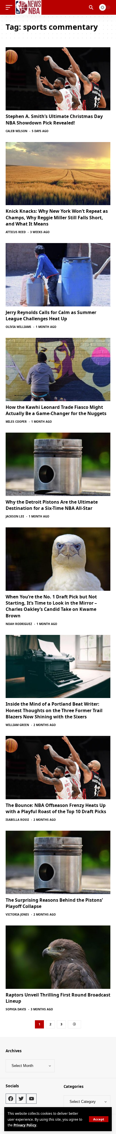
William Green (17, 725)
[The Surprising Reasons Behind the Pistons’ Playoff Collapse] (58, 862)
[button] (98, 1119)
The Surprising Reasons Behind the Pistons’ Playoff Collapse (54, 903)
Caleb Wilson (16, 131)
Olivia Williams (18, 327)
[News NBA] (28, 7)
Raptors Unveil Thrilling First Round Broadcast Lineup (58, 998)
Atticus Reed (16, 232)
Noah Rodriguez (19, 624)
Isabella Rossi (17, 820)
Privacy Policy (25, 1125)
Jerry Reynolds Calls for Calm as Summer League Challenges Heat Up (51, 315)
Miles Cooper (16, 422)
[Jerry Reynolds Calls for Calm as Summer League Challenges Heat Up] (58, 274)
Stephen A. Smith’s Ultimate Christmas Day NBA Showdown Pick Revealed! (54, 119)
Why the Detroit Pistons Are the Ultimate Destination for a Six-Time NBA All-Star (52, 505)
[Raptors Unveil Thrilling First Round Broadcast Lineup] (58, 957)
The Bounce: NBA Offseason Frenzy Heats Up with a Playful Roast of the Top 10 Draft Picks (56, 808)
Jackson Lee (15, 516)
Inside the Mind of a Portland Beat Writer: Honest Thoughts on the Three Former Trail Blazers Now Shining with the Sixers (54, 710)
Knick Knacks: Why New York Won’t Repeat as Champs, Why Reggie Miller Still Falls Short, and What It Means (57, 217)
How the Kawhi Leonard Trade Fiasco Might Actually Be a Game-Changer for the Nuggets (56, 410)
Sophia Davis (16, 1009)
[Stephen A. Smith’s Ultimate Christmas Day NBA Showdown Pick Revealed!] (58, 78)
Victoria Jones (17, 914)
